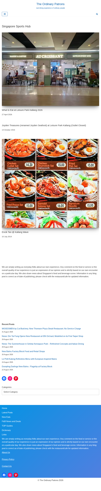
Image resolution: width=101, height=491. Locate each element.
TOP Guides (7, 426)
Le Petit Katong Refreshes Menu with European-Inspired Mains (29, 359)
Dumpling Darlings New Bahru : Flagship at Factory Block (27, 366)
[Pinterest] (16, 378)
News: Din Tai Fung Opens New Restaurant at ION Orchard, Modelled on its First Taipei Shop (42, 336)
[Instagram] (10, 378)
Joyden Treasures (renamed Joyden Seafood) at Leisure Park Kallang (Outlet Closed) (44, 125)
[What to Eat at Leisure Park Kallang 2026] (50, 69)
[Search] (97, 14)
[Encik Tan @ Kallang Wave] (50, 183)
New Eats (6, 417)
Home (4, 408)
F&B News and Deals (11, 421)
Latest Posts (7, 413)
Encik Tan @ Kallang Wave (15, 232)
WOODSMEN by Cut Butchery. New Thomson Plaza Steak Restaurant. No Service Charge (41, 329)
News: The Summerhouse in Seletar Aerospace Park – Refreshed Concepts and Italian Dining (43, 344)
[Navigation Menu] (5, 14)
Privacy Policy (8, 459)
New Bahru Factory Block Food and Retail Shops (23, 351)
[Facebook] (4, 378)
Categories (6, 387)
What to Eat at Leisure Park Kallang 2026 (22, 110)
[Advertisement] (50, 300)
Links (4, 435)
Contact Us (7, 466)
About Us (6, 452)
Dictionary (6, 430)
